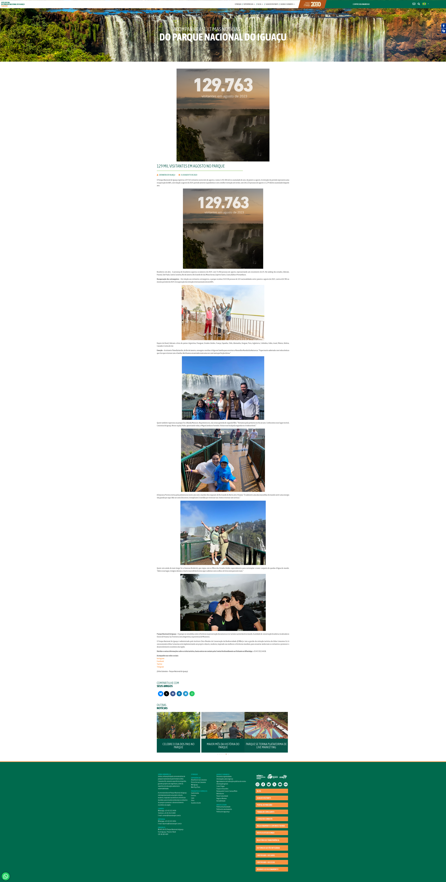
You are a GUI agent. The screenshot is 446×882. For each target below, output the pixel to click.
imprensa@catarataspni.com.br (172, 824)
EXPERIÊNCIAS (196, 778)
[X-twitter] (274, 784)
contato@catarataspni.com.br (171, 815)
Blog (259, 4)
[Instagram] (257, 784)
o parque (238, 4)
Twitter (159, 664)
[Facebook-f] (263, 784)
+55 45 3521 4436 (170, 821)
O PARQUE (194, 774)
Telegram (160, 667)
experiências (248, 4)
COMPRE (361, 4)
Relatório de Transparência (268, 840)
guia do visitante (272, 4)
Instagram (160, 658)
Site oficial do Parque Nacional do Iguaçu (13, 4)
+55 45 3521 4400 (169, 813)
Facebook (160, 661)
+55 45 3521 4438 (170, 811)
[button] (166, 693)
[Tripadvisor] (286, 784)
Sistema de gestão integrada (268, 848)
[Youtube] (280, 784)
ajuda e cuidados (286, 4)
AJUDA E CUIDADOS (223, 774)
